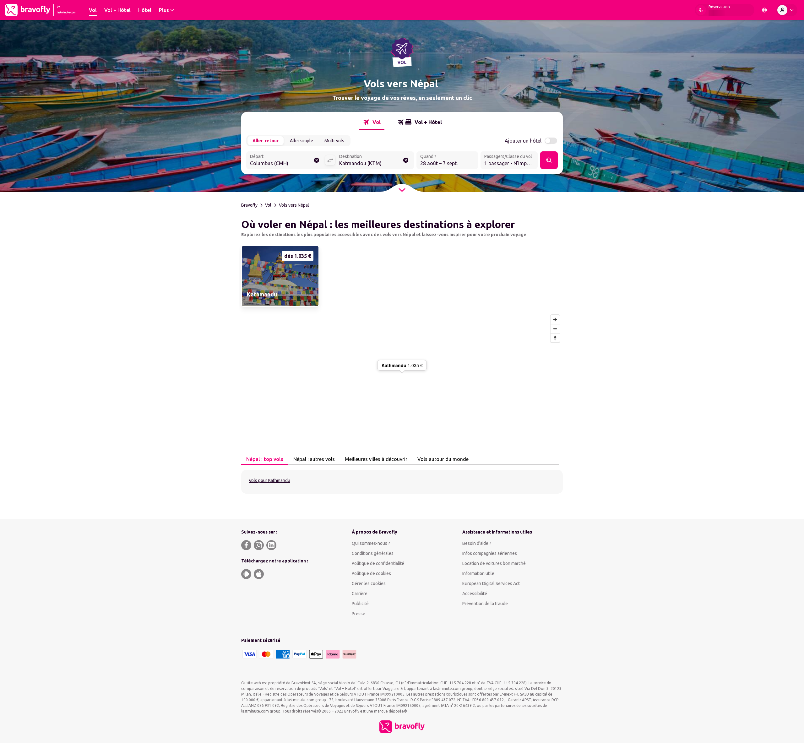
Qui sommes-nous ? (371, 543)
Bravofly (249, 205)
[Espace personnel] (786, 10)
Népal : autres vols (314, 459)
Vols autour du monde (443, 459)
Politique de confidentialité (378, 563)
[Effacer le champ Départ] (316, 160)
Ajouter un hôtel (523, 141)
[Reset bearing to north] (555, 337)
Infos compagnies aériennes (489, 553)
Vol (268, 205)
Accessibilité (474, 593)
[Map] (402, 372)
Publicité (360, 603)
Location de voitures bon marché (494, 563)
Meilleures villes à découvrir (376, 459)
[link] (279, 276)
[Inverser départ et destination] (330, 160)
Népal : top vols (264, 459)
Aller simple (301, 140)
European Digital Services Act (491, 583)
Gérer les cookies (369, 583)
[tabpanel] (402, 482)
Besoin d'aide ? (476, 543)
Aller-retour (266, 140)
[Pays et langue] (764, 10)
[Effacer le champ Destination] (406, 160)
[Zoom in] (555, 319)
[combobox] (285, 161)
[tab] (371, 122)
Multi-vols (334, 140)
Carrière (359, 593)
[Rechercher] (549, 160)
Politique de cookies (371, 573)
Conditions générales (373, 553)
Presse (358, 613)
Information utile (478, 573)
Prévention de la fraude (485, 603)
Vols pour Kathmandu (269, 480)
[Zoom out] (555, 328)
